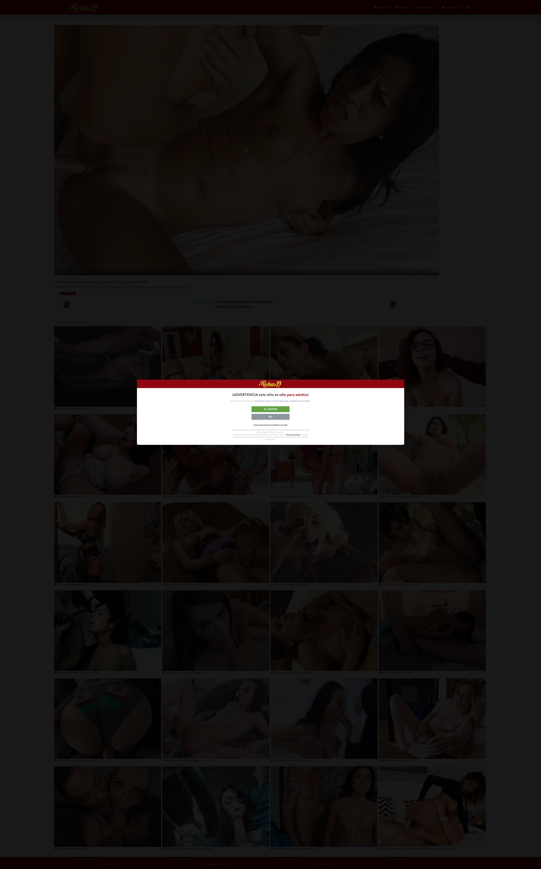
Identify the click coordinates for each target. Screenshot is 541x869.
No (270, 416)
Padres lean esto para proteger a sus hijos (270, 425)
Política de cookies (293, 435)
